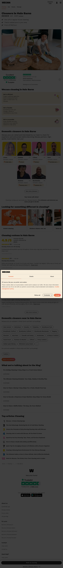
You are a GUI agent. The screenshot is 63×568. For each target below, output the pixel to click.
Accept (57, 295)
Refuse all (37, 295)
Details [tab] (32, 276)
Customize (47, 295)
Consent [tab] (10, 276)
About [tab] (52, 276)
